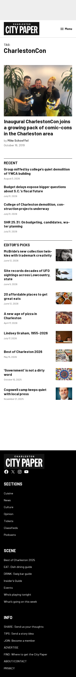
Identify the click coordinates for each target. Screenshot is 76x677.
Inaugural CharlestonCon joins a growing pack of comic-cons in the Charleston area (38, 127)
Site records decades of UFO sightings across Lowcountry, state (27, 274)
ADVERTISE (11, 647)
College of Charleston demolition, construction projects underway (34, 206)
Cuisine (8, 493)
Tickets (8, 521)
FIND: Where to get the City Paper (25, 654)
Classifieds (11, 528)
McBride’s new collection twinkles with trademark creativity (28, 253)
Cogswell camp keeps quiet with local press (25, 391)
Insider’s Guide (13, 580)
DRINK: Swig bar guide (18, 573)
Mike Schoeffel (18, 140)
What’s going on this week (20, 601)
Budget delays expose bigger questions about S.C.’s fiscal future (35, 189)
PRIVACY (9, 668)
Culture (8, 507)
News (7, 500)
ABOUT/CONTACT (15, 661)
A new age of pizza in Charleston (20, 316)
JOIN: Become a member (19, 640)
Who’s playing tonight (17, 594)
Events (8, 587)
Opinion (8, 514)
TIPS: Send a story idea (19, 633)
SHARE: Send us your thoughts (24, 626)
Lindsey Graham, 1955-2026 (26, 333)
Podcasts (10, 534)
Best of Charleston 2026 (23, 352)
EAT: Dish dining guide (18, 567)
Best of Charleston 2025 (19, 560)
